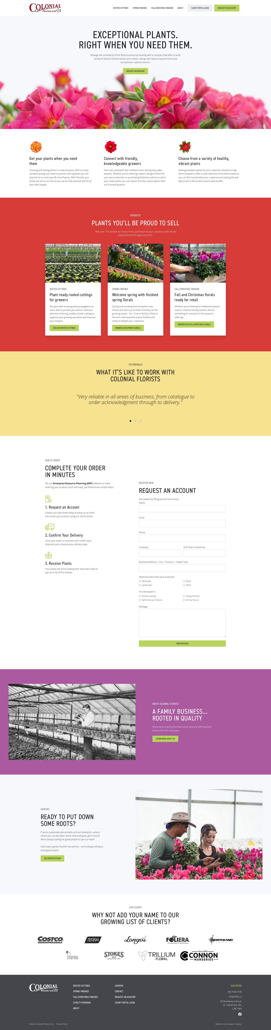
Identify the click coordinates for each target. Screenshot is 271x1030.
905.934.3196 (235, 991)
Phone (142, 532)
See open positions (52, 858)
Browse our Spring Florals (128, 327)
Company (143, 547)
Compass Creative (234, 1024)
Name (142, 502)
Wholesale (146, 581)
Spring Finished (140, 7)
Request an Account (227, 7)
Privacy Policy (61, 1024)
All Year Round (192, 600)
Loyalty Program (82, 1002)
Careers (119, 985)
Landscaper (147, 585)
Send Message (182, 643)
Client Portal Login (200, 7)
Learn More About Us (165, 738)
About (180, 7)
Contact (119, 991)
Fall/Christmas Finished (162, 7)
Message (143, 606)
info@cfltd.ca (235, 996)
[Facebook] (240, 1014)
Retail (188, 581)
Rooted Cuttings (120, 7)
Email (141, 517)
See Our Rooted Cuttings (64, 327)
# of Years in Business (194, 547)
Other (188, 585)
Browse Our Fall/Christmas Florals (194, 324)
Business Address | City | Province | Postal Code (163, 561)
